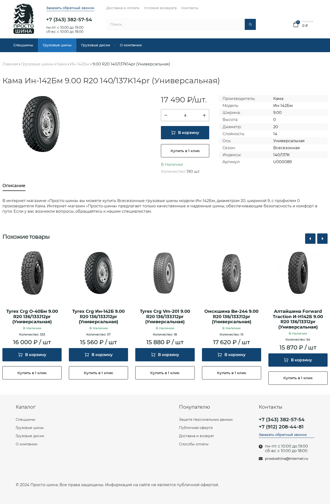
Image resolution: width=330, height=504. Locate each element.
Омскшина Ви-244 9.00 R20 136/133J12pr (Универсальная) (231, 316)
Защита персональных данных (206, 419)
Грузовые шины (57, 45)
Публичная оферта (196, 428)
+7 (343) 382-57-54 (69, 19)
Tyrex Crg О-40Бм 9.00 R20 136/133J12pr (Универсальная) (32, 316)
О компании (131, 45)
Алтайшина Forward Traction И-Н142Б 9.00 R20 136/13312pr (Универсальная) (298, 319)
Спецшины (23, 45)
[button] (310, 238)
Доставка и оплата (122, 8)
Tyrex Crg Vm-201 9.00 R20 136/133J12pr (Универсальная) (165, 316)
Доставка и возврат (196, 436)
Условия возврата (160, 8)
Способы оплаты (193, 444)
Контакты (189, 8)
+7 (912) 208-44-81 (281, 426)
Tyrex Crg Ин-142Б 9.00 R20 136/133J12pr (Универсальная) (98, 316)
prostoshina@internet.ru (286, 459)
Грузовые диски (95, 45)
